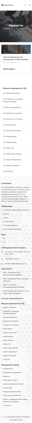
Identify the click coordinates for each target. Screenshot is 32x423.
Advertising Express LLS (15, 417)
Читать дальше (8, 69)
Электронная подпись (14, 154)
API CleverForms (8, 221)
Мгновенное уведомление (12, 372)
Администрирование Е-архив (13, 384)
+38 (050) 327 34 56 (12, 259)
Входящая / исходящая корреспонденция (11, 312)
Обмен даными (11, 142)
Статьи (5, 217)
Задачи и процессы (13, 93)
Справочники (7, 388)
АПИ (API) (9, 171)
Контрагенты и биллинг (14, 119)
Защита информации (13, 160)
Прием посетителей (13, 130)
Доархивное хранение (14, 113)
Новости (15, 62)
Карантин (6, 376)
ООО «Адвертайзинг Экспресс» (12, 187)
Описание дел (8, 368)
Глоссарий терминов (10, 225)
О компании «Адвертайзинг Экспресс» (16, 210)
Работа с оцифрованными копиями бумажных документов (15, 400)
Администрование (12, 165)
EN (4, 238)
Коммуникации (11, 136)
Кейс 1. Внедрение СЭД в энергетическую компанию (12, 274)
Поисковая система (10, 380)
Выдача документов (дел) (12, 391)
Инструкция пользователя (12, 229)
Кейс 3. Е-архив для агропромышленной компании (13, 286)
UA (4, 242)
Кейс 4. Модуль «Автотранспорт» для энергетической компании (16, 292)
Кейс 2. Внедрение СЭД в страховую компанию (16, 280)
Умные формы (11, 125)
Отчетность (7, 405)
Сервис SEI (10, 148)
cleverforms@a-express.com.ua (15, 263)
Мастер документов (13, 107)
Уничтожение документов (12, 395)
